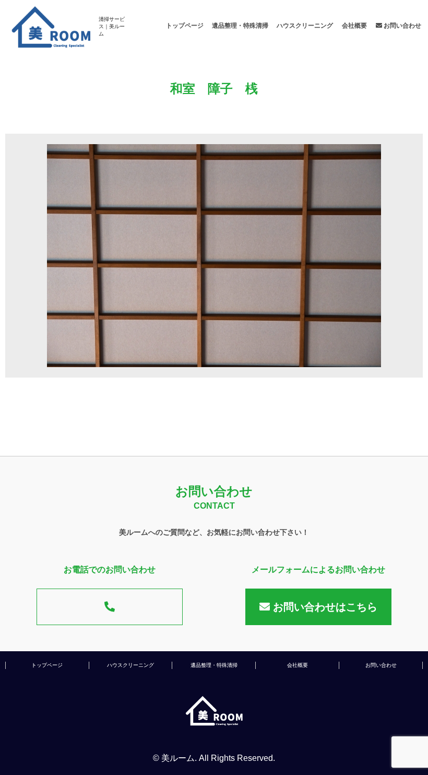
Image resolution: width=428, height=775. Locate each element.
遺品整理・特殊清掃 (240, 25)
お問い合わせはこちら (323, 607)
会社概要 (354, 25)
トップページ (185, 25)
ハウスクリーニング (305, 25)
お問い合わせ (401, 25)
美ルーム (178, 758)
